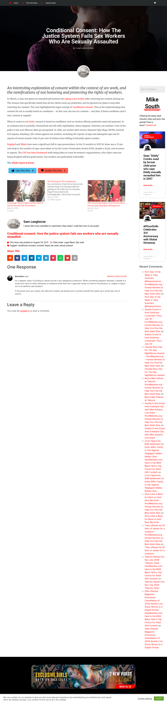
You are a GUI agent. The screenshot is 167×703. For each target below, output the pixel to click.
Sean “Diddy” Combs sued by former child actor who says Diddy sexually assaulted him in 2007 (152, 167)
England (11, 144)
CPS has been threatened (34, 152)
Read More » (148, 185)
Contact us (151, 125)
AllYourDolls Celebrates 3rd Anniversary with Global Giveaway (150, 234)
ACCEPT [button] (159, 698)
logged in (24, 311)
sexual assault (66, 245)
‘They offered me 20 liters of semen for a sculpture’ (155, 550)
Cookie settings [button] (145, 698)
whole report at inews (23, 162)
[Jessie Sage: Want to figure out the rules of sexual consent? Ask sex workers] (26, 191)
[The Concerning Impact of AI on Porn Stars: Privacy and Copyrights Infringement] (106, 191)
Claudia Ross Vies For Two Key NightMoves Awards (155, 372)
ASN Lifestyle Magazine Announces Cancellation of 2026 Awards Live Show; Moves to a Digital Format (154, 638)
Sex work (80, 242)
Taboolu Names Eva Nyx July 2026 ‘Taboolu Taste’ (154, 584)
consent (40, 245)
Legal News (69, 242)
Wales (24, 144)
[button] (10, 258)
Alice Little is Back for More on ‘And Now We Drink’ (154, 519)
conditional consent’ (83, 107)
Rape (47, 245)
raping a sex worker (75, 98)
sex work (29, 121)
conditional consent (27, 245)
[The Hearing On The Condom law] (67, 190)
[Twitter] (155, 3)
